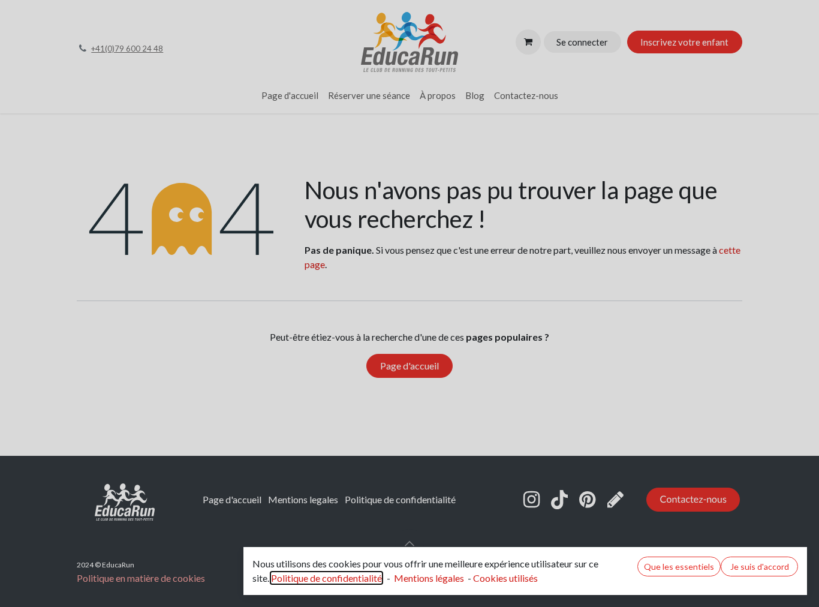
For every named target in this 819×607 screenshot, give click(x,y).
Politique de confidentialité (326, 578)
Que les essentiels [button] (679, 566)
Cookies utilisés (505, 578)
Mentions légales (429, 578)
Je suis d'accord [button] (759, 566)
